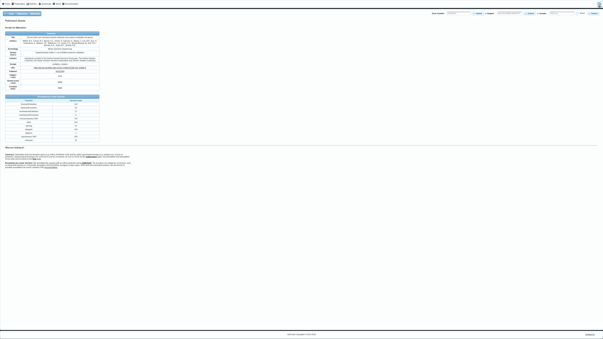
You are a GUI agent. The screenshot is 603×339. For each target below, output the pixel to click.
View (60, 88)
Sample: (543, 13)
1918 (60, 82)
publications (91, 157)
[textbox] (458, 13)
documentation (51, 167)
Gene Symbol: (438, 13)
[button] (478, 13)
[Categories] (5, 13)
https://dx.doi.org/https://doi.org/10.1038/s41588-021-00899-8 (60, 68)
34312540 (60, 71)
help (34, 159)
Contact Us (590, 334)
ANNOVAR (86, 163)
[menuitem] (6, 4)
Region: (490, 13)
